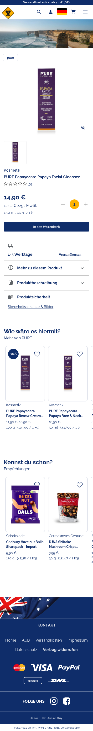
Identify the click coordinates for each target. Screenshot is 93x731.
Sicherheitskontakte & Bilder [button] (30, 307)
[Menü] (85, 12)
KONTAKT (46, 625)
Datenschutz (26, 649)
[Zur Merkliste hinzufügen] (37, 354)
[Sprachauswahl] (62, 12)
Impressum (77, 640)
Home (10, 640)
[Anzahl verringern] (63, 204)
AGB (26, 640)
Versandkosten (49, 640)
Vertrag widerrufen (60, 649)
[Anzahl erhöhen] (86, 204)
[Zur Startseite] (8, 18)
